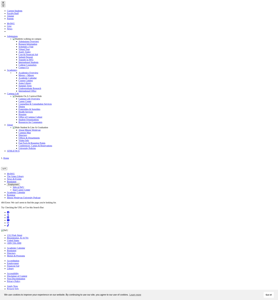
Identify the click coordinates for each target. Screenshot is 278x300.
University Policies (27, 148)
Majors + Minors (26, 75)
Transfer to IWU (26, 59)
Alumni (10, 16)
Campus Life (13, 93)
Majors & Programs (16, 256)
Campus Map (25, 132)
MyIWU (11, 23)
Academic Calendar (28, 78)
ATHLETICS (13, 151)
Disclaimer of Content (17, 276)
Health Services (26, 112)
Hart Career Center (21, 190)
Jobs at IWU (18, 187)
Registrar (11, 195)
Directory (23, 135)
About (10, 125)
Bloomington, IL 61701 (18, 238)
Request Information (28, 44)
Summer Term (25, 86)
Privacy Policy (13, 281)
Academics (12, 70)
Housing (22, 114)
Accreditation (13, 260)
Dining (22, 106)
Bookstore (11, 181)
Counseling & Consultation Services (35, 104)
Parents (10, 18)
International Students (28, 62)
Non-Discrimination (16, 278)
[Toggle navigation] (4, 168)
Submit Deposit (26, 57)
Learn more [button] (135, 294)
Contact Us (24, 67)
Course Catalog (26, 80)
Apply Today (25, 52)
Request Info (13, 289)
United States (13, 240)
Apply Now (12, 286)
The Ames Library (15, 176)
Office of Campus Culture (30, 117)
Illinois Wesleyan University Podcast (23, 197)
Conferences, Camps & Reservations (35, 145)
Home (6, 158)
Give (9, 26)
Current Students (14, 11)
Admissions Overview (29, 41)
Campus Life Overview (29, 99)
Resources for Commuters (30, 122)
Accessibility (13, 273)
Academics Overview (28, 72)
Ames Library (25, 83)
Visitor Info (24, 140)
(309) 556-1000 (14, 243)
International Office (27, 91)
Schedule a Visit (26, 46)
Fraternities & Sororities (29, 109)
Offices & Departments (29, 138)
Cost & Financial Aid (28, 54)
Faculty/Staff (13, 13)
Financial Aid (13, 266)
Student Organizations (29, 119)
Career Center (25, 101)
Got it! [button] (269, 295)
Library (10, 268)
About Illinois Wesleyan (30, 130)
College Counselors (27, 65)
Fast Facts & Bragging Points (32, 143)
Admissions (12, 36)
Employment (13, 184)
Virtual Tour (24, 49)
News (9, 28)
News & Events (14, 179)
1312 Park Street (14, 235)
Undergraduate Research (30, 88)
